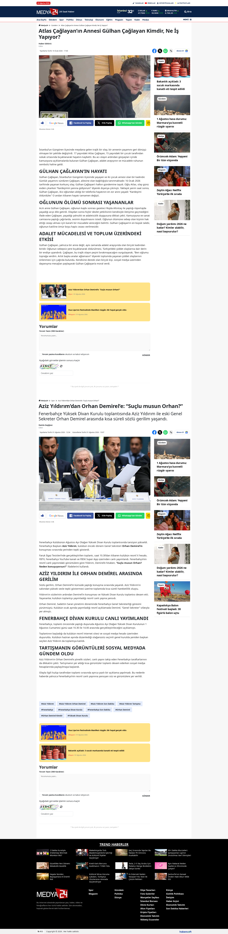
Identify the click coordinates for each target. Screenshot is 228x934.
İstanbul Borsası (149, 901)
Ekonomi (100, 19)
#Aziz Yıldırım (47, 704)
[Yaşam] (172, 67)
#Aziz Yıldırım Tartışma (129, 704)
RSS (41, 931)
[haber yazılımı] (185, 931)
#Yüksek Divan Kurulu (78, 715)
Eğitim (109, 19)
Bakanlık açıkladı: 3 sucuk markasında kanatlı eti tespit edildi (171, 85)
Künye (169, 890)
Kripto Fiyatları (148, 912)
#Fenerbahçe (47, 709)
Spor (61, 19)
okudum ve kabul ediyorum (65, 354)
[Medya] (172, 142)
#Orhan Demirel (122, 709)
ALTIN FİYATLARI (183, 3)
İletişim (170, 897)
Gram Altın (172, 10)
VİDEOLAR (151, 3)
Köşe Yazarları (147, 890)
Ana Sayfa (41, 19)
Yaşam (129, 19)
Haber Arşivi (172, 901)
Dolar (142, 10)
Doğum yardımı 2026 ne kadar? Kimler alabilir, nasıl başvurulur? (171, 227)
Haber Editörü (45, 43)
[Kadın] (172, 209)
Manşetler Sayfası (149, 897)
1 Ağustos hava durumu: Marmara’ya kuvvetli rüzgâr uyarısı (172, 122)
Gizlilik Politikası (175, 893)
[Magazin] (172, 176)
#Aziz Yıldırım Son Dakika (102, 704)
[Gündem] (172, 104)
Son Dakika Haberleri (177, 908)
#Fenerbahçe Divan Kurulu (70, 709)
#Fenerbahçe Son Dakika (99, 709)
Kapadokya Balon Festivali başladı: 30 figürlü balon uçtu (169, 609)
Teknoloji (89, 19)
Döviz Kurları (147, 904)
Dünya (79, 19)
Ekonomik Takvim (149, 915)
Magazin (119, 19)
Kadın (137, 19)
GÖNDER (146, 355)
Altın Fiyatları (147, 908)
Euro (155, 10)
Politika (69, 19)
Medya (145, 19)
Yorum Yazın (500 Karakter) (51, 331)
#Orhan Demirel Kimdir (51, 715)
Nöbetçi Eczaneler (149, 919)
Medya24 (44, 25)
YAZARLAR (139, 3)
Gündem (53, 19)
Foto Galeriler (147, 893)
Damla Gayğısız (46, 425)
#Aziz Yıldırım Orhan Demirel (72, 704)
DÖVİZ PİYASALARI (166, 3)
